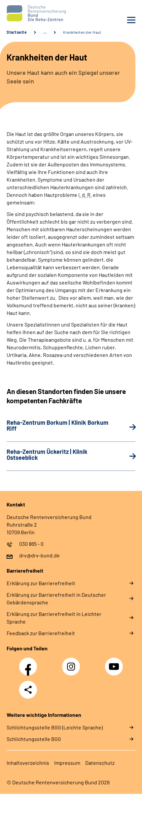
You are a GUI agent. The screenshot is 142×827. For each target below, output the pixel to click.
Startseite (17, 32)
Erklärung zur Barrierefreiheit (41, 583)
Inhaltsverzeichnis (28, 763)
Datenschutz (100, 763)
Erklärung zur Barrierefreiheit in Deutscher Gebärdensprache (56, 598)
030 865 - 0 (31, 544)
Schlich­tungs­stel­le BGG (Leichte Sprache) (55, 727)
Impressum (67, 763)
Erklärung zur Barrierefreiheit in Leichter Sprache (54, 618)
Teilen (28, 689)
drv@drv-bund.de (39, 555)
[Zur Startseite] (37, 13)
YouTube (115, 663)
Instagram (73, 663)
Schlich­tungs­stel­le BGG (34, 739)
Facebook (30, 663)
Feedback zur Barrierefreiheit (41, 633)
